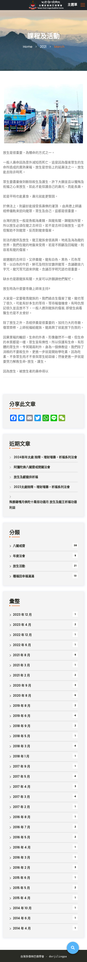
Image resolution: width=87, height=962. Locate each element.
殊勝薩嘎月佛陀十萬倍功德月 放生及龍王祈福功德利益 (43, 505)
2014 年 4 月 (22, 928)
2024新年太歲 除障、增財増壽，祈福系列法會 (45, 457)
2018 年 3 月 (21, 746)
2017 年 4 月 (21, 786)
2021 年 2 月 (21, 675)
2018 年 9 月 (21, 726)
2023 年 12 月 (22, 614)
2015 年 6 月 (21, 878)
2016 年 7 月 (21, 827)
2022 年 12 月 (22, 635)
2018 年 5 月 (21, 736)
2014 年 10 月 (22, 908)
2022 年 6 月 (22, 645)
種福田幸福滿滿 (23, 576)
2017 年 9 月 (21, 766)
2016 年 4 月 (22, 847)
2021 (43, 46)
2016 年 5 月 (21, 837)
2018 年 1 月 (21, 756)
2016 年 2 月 (21, 867)
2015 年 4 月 (21, 898)
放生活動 (19, 566)
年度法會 (19, 556)
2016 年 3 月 (21, 857)
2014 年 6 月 (22, 918)
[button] (57, 4)
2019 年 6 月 (21, 716)
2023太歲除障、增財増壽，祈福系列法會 (42, 487)
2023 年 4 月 (22, 625)
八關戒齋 (19, 546)
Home (27, 46)
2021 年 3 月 (21, 665)
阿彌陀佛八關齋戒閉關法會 (32, 467)
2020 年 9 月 (22, 685)
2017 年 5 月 (21, 776)
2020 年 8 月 (22, 695)
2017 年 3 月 (21, 797)
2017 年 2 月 (21, 807)
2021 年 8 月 (21, 655)
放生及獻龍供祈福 (26, 477)
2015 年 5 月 (21, 888)
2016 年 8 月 (21, 817)
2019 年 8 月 (21, 706)
